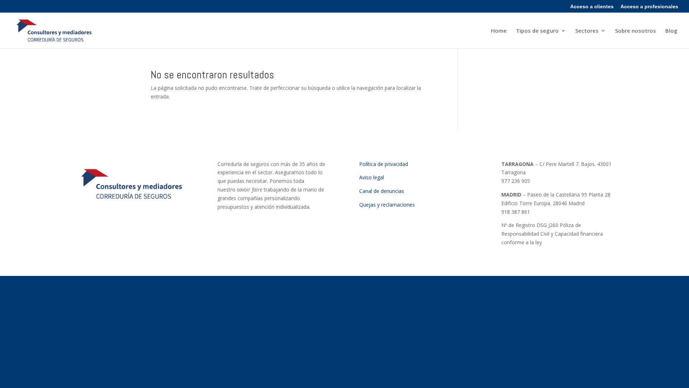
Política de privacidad (383, 164)
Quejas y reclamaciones (387, 204)
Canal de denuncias (381, 191)
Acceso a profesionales (649, 6)
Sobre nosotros (635, 31)
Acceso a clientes (592, 6)
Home (499, 31)
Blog (671, 31)
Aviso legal (371, 177)
